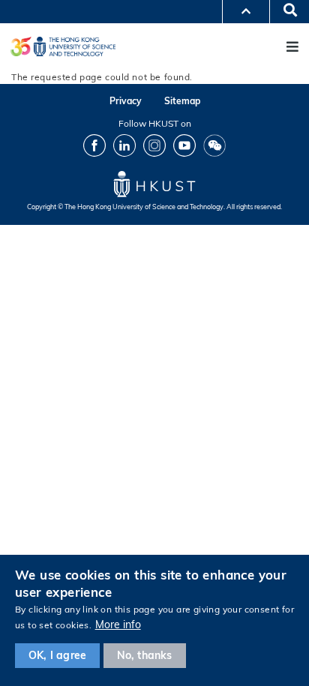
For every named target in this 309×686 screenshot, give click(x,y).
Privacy (126, 100)
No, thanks (144, 655)
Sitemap (182, 100)
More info (118, 624)
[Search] (285, 11)
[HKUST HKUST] (63, 46)
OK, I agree (57, 655)
